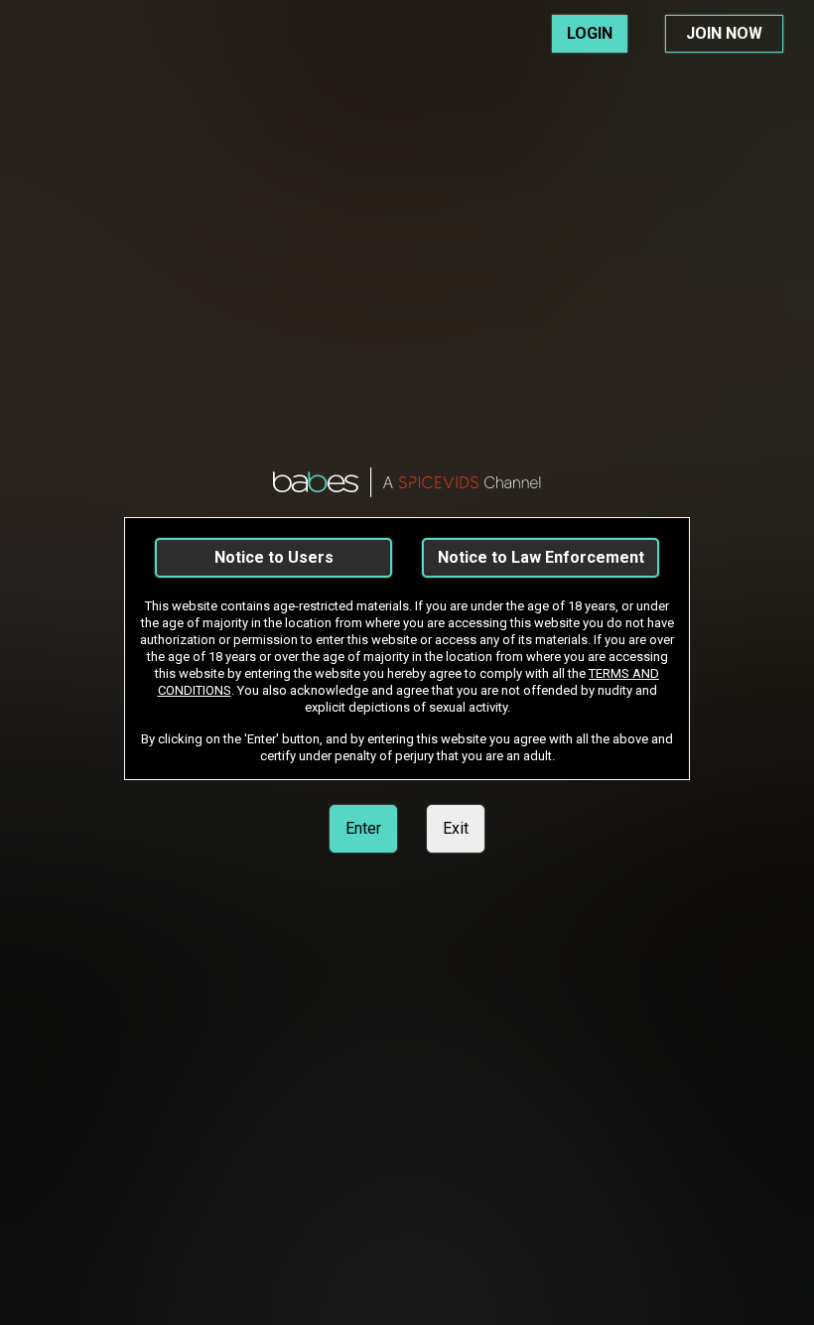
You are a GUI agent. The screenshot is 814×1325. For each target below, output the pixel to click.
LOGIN (589, 33)
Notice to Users (274, 557)
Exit (456, 828)
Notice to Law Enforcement (541, 557)
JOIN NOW (724, 33)
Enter (363, 828)
